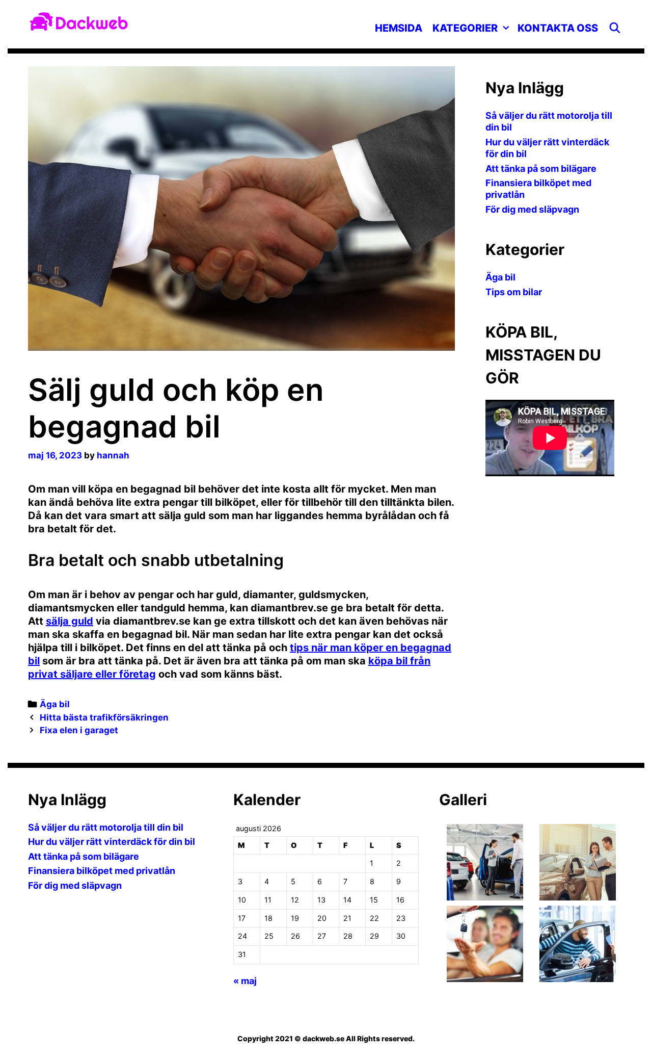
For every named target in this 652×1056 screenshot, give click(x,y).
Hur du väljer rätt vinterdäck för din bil (111, 841)
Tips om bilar (513, 292)
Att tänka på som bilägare (540, 168)
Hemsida (398, 28)
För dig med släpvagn (532, 209)
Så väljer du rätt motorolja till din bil (105, 827)
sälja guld (69, 621)
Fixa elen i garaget (79, 730)
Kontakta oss (558, 28)
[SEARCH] (615, 28)
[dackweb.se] (79, 20)
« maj (245, 980)
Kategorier (465, 28)
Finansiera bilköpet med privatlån (101, 870)
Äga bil (55, 704)
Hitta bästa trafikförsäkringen (104, 717)
